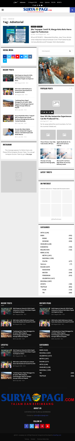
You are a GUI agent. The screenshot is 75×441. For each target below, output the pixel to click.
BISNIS (44, 238)
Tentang (27, 439)
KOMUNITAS (44, 247)
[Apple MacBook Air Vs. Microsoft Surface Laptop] (64, 135)
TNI (43, 292)
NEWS (42, 252)
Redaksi (33, 439)
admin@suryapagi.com (41, 415)
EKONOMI (45, 241)
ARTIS (42, 232)
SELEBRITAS (46, 278)
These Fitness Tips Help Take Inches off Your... (47, 143)
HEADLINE (33, 26)
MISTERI (45, 272)
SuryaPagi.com (57, 435)
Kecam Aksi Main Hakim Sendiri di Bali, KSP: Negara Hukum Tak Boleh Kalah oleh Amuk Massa (24, 132)
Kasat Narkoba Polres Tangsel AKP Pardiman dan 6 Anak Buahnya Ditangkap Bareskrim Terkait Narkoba (24, 118)
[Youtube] (47, 426)
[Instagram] (37, 426)
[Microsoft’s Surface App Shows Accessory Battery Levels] (64, 154)
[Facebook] (26, 426)
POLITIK (53, 2)
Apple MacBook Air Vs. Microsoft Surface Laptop (64, 144)
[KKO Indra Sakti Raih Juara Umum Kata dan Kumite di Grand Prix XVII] (8, 91)
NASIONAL (45, 258)
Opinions (47, 2)
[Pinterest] (42, 426)
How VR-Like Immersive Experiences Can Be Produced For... (55, 117)
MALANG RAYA (45, 250)
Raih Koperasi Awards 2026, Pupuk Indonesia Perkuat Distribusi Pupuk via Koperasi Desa (24, 78)
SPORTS (59, 2)
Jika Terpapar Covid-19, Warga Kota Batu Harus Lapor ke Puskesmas (51, 31)
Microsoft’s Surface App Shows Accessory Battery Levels (63, 162)
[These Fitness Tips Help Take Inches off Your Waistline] (48, 135)
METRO (44, 255)
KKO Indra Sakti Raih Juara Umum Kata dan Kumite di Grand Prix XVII (23, 90)
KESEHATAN (46, 270)
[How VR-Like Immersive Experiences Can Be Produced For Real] (56, 103)
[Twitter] (32, 426)
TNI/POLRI (43, 287)
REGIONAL (39, 26)
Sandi (33, 34)
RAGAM (42, 267)
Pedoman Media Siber (43, 439)
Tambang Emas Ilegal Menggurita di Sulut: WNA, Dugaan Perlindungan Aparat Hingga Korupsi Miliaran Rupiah (24, 104)
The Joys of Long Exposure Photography (47, 162)
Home (41, 2)
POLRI (44, 290)
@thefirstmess (56, 219)
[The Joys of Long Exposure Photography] (48, 154)
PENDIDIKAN (46, 275)
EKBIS (42, 235)
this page (29, 154)
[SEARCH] (70, 51)
